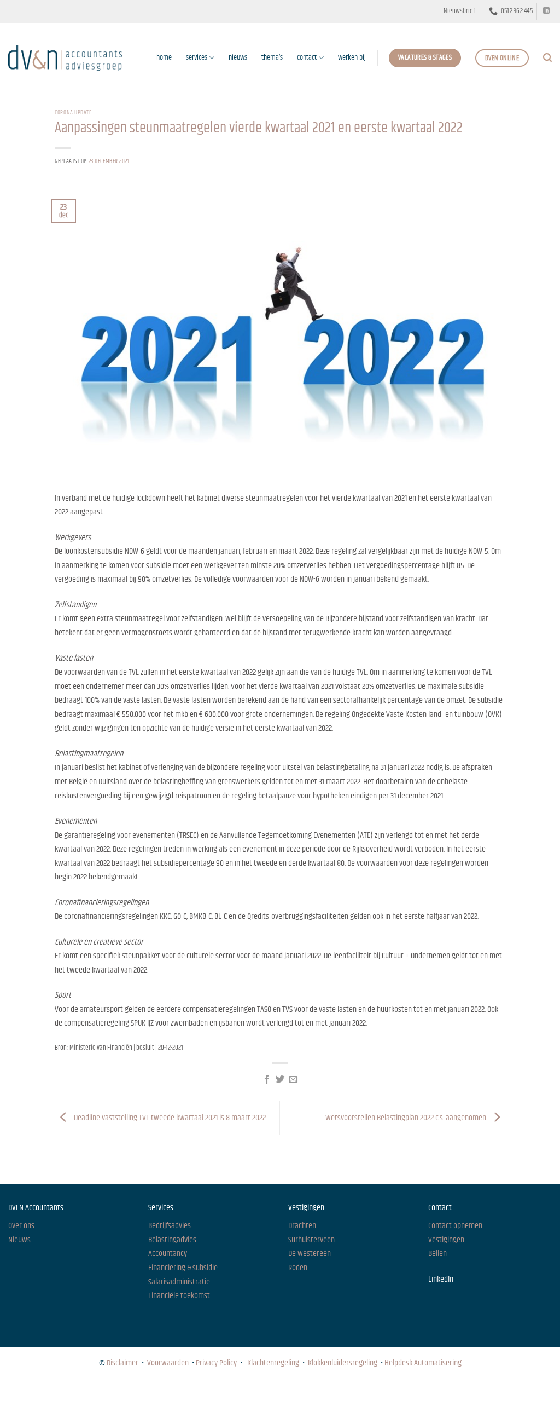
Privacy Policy (216, 1363)
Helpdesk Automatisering (423, 1363)
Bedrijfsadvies (169, 1225)
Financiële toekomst (179, 1296)
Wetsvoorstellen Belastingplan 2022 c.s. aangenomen (406, 1118)
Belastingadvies (172, 1240)
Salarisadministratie (179, 1282)
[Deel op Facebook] (266, 1080)
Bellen (437, 1253)
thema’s (272, 57)
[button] (459, 11)
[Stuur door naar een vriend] (293, 1080)
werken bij (352, 57)
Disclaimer (122, 1363)
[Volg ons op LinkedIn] (546, 11)
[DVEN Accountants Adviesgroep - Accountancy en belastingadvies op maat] (65, 58)
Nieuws (18, 1393)
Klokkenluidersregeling (342, 1363)
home (164, 57)
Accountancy (167, 1253)
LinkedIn (440, 1279)
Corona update (73, 112)
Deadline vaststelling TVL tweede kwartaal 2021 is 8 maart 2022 (169, 1118)
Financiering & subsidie (183, 1268)
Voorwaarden (168, 1363)
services (196, 57)
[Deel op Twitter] (280, 1080)
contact (307, 57)
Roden (297, 1268)
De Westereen (309, 1253)
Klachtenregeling (273, 1363)
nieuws (238, 57)
